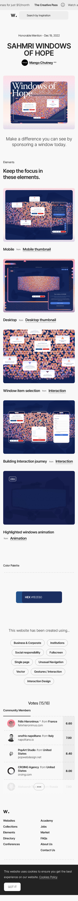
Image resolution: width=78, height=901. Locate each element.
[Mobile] (39, 215)
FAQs (44, 838)
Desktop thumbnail (40, 320)
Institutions (57, 642)
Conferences (11, 844)
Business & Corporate (27, 642)
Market (45, 832)
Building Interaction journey (25, 461)
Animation (18, 538)
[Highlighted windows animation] (39, 498)
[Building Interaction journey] (39, 427)
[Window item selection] (39, 356)
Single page (22, 662)
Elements (9, 832)
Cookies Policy (48, 877)
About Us (46, 844)
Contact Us (48, 850)
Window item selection (21, 391)
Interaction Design (39, 681)
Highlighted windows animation (28, 532)
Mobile (8, 249)
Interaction (57, 391)
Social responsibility (27, 652)
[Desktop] (39, 286)
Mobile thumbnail (37, 249)
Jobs (44, 826)
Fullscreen (56, 652)
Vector (20, 671)
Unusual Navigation (51, 662)
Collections (10, 826)
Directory (9, 838)
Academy (47, 820)
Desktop (10, 320)
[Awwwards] (14, 15)
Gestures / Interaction (48, 671)
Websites (9, 820)
